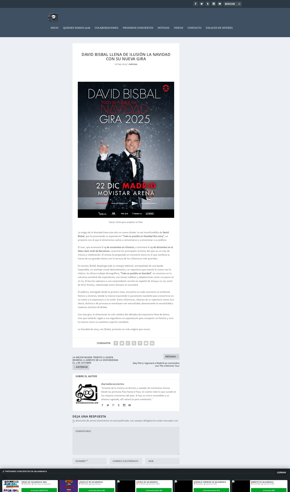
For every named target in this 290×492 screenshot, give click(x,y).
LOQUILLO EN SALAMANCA (91, 482)
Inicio (54, 28)
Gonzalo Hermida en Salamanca (210, 482)
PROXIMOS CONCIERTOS (138, 28)
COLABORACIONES (106, 28)
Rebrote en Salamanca (262, 482)
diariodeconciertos (112, 384)
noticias (163, 28)
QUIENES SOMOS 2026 (76, 28)
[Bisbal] (126, 217)
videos (178, 28)
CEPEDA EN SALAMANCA (147, 482)
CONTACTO (194, 28)
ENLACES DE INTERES (219, 28)
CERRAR (281, 472)
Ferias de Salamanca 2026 (34, 482)
